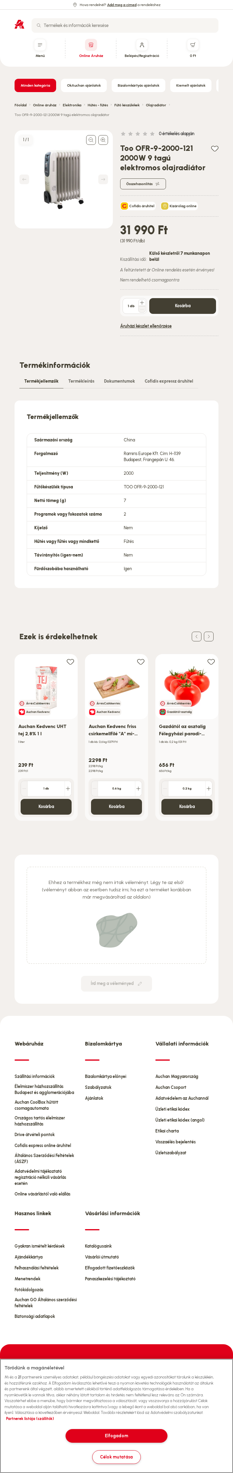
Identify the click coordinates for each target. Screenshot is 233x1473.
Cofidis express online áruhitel (43, 1145)
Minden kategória (35, 85)
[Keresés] (39, 25)
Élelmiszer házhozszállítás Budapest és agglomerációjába (44, 1089)
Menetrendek (27, 1279)
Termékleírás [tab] (81, 381)
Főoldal (21, 105)
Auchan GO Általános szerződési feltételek (46, 1302)
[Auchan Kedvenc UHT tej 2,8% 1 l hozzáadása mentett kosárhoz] (70, 661)
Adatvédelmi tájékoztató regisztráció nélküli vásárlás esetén (40, 1177)
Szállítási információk (35, 1076)
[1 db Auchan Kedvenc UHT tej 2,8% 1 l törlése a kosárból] (24, 788)
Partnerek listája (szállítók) (30, 1418)
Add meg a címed (122, 5)
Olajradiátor (156, 105)
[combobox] (125, 25)
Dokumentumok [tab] (119, 381)
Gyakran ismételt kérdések (40, 1246)
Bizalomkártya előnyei (105, 1076)
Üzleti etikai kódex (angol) (179, 1120)
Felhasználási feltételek (37, 1268)
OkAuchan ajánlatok (84, 85)
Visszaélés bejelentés (175, 1142)
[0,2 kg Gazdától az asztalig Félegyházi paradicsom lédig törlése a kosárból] (165, 788)
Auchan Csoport (170, 1087)
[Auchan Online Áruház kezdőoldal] (19, 24)
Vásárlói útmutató (102, 1257)
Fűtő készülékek (127, 105)
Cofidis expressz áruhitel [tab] (169, 381)
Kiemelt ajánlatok (190, 85)
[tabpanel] (116, 494)
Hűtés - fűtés (98, 105)
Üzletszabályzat (170, 1152)
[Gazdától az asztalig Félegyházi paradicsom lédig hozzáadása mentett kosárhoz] (211, 661)
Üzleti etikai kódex (172, 1109)
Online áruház (44, 105)
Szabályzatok (98, 1087)
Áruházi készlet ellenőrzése (146, 326)
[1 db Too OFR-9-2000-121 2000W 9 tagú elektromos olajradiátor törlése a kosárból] (142, 309)
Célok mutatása (116, 1457)
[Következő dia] (209, 636)
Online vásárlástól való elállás (42, 1194)
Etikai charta (167, 1131)
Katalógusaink (98, 1246)
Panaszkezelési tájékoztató (110, 1279)
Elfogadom (116, 1435)
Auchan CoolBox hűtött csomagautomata (36, 1105)
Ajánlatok (94, 1098)
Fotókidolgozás (29, 1289)
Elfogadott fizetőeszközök (110, 1268)
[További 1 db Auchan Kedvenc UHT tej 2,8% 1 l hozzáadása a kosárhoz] (68, 788)
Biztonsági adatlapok (35, 1316)
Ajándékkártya (28, 1257)
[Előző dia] (196, 636)
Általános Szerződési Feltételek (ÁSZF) (44, 1158)
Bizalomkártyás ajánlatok (138, 85)
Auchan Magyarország (176, 1076)
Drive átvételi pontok (35, 1134)
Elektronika (72, 105)
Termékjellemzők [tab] (41, 381)
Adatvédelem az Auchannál (181, 1098)
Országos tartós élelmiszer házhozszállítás (40, 1121)
